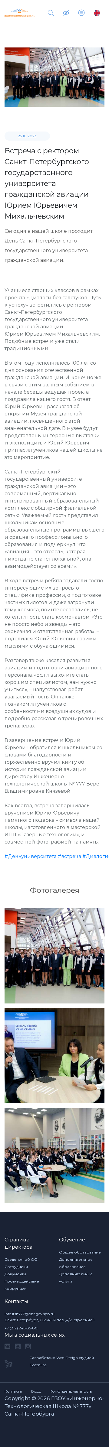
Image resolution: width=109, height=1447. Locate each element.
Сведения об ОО (21, 1259)
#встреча (69, 856)
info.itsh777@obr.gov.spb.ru (29, 1314)
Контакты (13, 1391)
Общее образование (80, 1252)
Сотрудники (16, 1266)
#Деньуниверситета (31, 856)
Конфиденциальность (71, 1391)
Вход (36, 1391)
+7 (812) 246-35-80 (21, 1328)
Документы (15, 1274)
